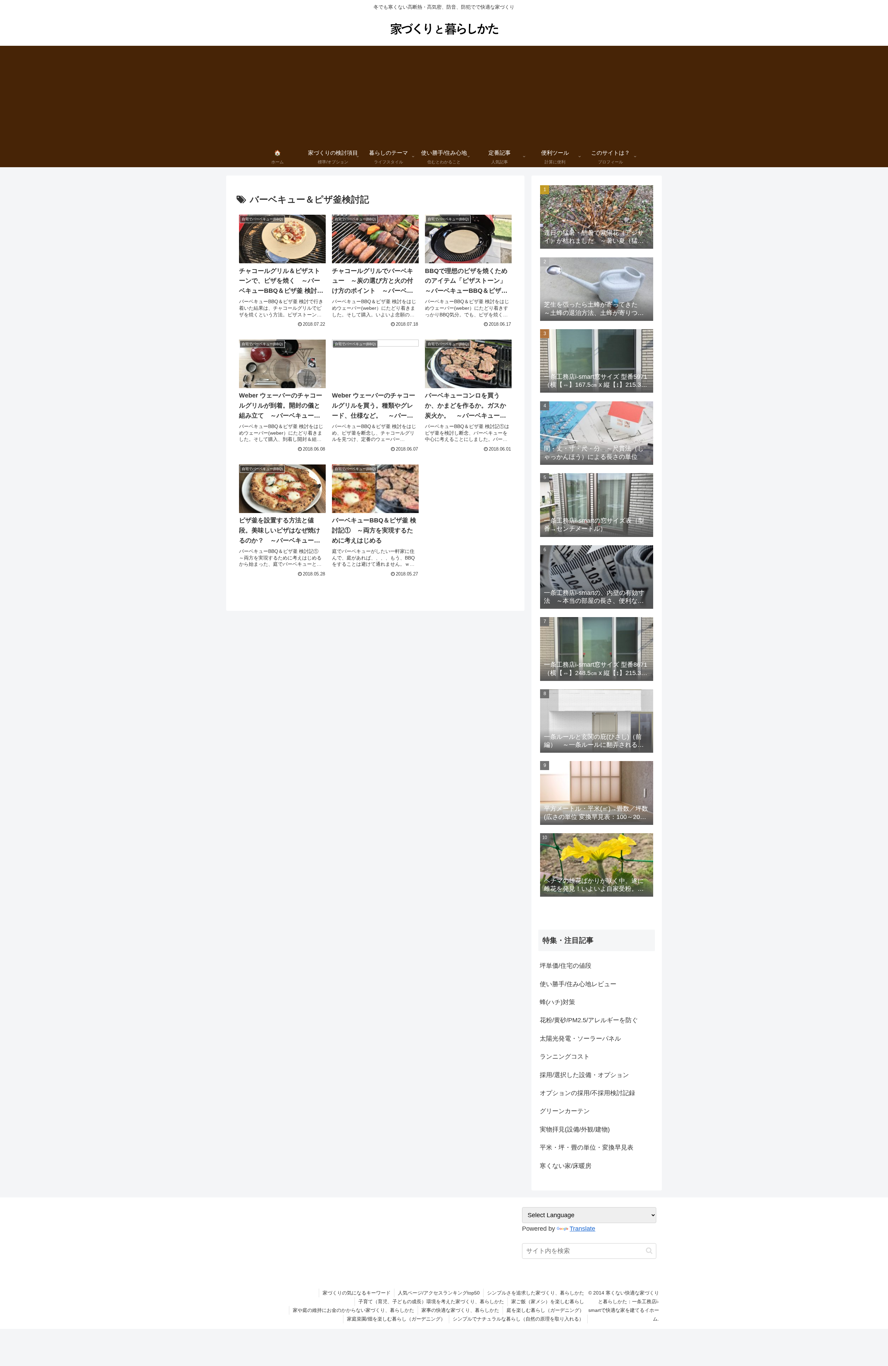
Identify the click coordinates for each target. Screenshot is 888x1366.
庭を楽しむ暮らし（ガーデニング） (545, 1310)
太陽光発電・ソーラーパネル (580, 1038)
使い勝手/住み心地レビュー (578, 984)
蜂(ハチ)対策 (557, 1002)
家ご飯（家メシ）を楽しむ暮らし (547, 1301)
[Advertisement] (444, 94)
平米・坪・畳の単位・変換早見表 (586, 1147)
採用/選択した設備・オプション (584, 1075)
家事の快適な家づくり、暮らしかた (460, 1310)
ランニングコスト (565, 1056)
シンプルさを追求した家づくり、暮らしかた (535, 1293)
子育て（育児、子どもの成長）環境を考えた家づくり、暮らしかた (431, 1301)
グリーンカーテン (565, 1111)
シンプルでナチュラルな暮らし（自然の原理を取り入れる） (518, 1319)
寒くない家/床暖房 (565, 1165)
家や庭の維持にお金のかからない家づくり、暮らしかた (353, 1310)
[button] (649, 1251)
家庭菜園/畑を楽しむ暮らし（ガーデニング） (396, 1319)
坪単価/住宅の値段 (565, 965)
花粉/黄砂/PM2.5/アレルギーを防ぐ (589, 1020)
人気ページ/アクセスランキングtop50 (439, 1293)
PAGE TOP (862, 1319)
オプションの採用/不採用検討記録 (587, 1093)
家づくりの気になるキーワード (357, 1293)
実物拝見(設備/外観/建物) (575, 1129)
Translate (582, 1228)
